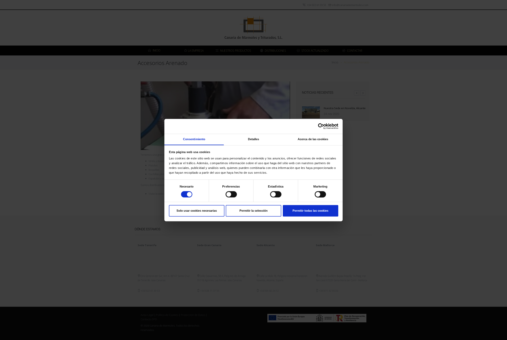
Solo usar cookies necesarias (196, 210)
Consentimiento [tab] (194, 139)
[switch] (231, 194)
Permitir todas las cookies (310, 210)
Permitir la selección (253, 210)
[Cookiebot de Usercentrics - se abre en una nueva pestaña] (321, 126)
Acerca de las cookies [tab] (313, 139)
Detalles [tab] (253, 139)
